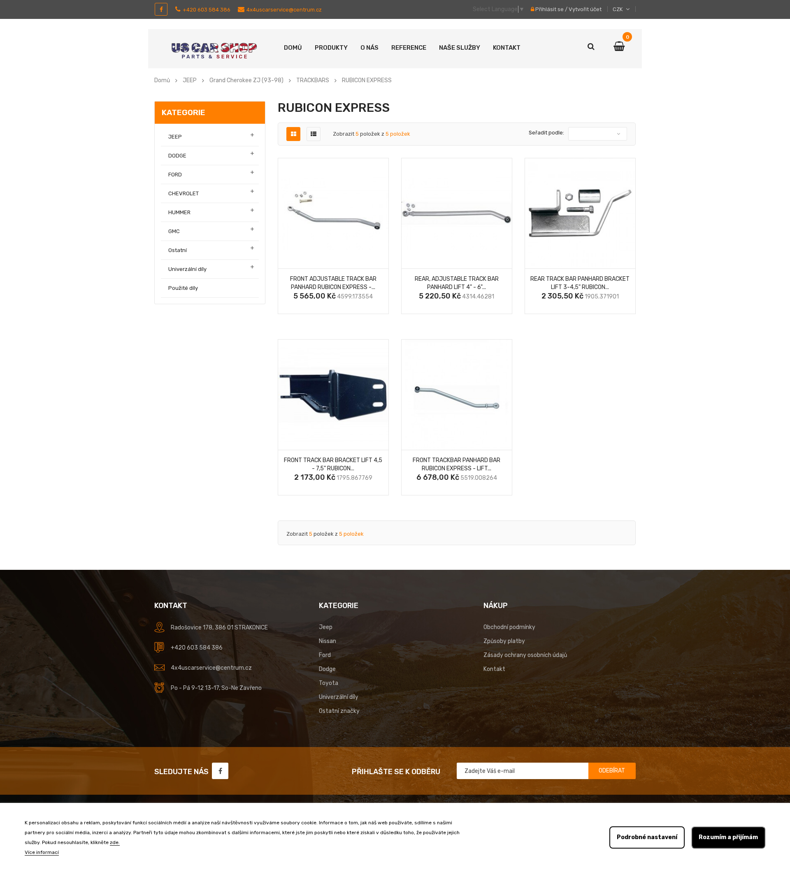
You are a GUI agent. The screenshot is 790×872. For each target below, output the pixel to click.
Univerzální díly (187, 269)
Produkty (331, 47)
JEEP (175, 137)
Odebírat (612, 770)
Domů (293, 47)
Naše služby (459, 47)
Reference (408, 47)
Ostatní (177, 250)
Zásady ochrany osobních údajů (525, 655)
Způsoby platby (504, 641)
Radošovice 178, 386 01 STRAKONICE (219, 627)
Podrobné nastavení (647, 837)
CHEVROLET (183, 193)
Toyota (328, 683)
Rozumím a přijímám (728, 837)
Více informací (42, 852)
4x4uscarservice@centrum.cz (284, 10)
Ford (325, 655)
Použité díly (183, 288)
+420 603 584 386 (206, 10)
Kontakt (506, 47)
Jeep (325, 627)
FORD (175, 174)
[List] (313, 134)
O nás (369, 47)
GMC (174, 231)
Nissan (327, 641)
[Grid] (293, 134)
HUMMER (179, 212)
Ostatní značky (339, 711)
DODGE (177, 156)
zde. (115, 842)
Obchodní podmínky (509, 627)
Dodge (327, 669)
